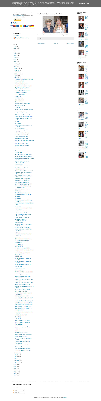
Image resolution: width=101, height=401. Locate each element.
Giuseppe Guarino (19, 244)
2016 (15, 64)
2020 (15, 57)
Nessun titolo (18, 149)
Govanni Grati (18, 316)
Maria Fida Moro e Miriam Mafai (22, 182)
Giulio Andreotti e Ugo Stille (21, 291)
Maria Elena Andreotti (19, 111)
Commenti (16, 392)
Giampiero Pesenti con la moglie (22, 145)
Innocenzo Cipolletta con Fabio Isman (23, 274)
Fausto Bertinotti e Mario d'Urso (21, 136)
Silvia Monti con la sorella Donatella (86, 77)
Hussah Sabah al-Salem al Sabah (22, 289)
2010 (15, 371)
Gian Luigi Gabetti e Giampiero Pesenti (23, 154)
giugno (16, 352)
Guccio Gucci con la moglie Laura (22, 192)
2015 (15, 66)
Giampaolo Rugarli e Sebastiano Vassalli (24, 170)
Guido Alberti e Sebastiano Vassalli (22, 166)
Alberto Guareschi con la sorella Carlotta (23, 302)
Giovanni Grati (18, 318)
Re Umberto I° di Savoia (20, 128)
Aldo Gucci (17, 237)
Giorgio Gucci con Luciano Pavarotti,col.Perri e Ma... (21, 220)
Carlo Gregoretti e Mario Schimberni (22, 348)
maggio (17, 354)
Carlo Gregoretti (18, 346)
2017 (15, 63)
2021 (15, 55)
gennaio (17, 362)
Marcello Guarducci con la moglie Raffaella (24, 300)
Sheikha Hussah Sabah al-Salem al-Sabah (24, 282)
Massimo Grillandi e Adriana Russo (22, 320)
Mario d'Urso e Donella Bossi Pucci (86, 26)
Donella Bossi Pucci (86, 17)
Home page (55, 43)
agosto (16, 75)
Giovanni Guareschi (19, 310)
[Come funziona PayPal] (24, 29)
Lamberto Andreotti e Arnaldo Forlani (23, 90)
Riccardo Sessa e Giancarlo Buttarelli (23, 103)
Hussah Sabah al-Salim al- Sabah (22, 284)
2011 (15, 370)
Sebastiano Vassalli (19, 164)
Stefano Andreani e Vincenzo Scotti (22, 114)
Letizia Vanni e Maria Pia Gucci (21, 212)
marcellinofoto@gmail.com (18, 15)
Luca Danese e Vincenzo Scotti (21, 112)
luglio (16, 77)
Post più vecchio (70, 43)
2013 (15, 366)
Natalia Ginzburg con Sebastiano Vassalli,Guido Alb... (22, 162)
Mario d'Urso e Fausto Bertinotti (21, 143)
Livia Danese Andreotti (20, 94)
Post (15, 390)
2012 (15, 368)
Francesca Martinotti (19, 270)
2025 (15, 48)
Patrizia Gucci (18, 190)
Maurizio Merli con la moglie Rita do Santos (86, 44)
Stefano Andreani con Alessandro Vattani (23, 116)
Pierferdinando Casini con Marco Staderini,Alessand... (22, 88)
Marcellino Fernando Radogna (22, 37)
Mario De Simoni (18, 266)
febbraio (17, 360)
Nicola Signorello (18, 98)
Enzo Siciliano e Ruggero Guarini (22, 253)
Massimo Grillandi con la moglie (22, 326)
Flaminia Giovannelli (19, 81)
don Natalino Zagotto (19, 100)
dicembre (17, 68)
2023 (15, 52)
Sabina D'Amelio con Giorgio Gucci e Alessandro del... (23, 215)
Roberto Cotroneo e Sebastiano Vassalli (23, 156)
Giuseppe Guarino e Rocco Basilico (22, 248)
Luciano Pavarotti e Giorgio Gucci (22, 217)
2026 (15, 46)
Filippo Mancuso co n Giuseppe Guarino (23, 238)
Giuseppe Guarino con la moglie (22, 240)
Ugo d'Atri (17, 121)
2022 (15, 53)
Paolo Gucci (17, 232)
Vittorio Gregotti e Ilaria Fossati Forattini (23, 334)
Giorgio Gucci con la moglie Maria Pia (23, 194)
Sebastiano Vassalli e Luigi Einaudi (22, 178)
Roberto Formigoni (19, 101)
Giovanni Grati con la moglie (21, 315)
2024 (15, 50)
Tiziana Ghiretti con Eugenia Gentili (86, 68)
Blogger (65, 397)
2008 (15, 375)
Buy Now (17, 19)
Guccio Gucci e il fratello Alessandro (22, 227)
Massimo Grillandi (19, 324)
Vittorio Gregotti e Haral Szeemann (22, 341)
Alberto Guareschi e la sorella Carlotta (23, 306)
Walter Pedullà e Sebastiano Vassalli (23, 180)
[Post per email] (41, 38)
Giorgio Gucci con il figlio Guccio (22, 211)
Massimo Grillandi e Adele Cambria (22, 322)
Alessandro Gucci (19, 222)
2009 (15, 373)
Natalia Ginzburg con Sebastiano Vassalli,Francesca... (22, 168)
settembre (17, 73)
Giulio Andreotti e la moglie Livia (22, 133)
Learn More (82, 3)
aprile (16, 356)
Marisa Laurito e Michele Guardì (22, 296)
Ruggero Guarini (18, 254)
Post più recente (41, 43)
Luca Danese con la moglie (21, 92)
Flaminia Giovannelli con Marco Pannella (24, 79)
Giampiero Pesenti (19, 147)
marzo (16, 358)
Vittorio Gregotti (18, 343)
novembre (17, 70)
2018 (15, 61)
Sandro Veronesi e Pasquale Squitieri (23, 184)
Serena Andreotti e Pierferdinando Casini (24, 109)
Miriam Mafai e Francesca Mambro (22, 189)
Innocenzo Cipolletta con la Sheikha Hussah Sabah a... (22, 277)
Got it (87, 3)
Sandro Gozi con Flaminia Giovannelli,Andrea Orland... (21, 83)
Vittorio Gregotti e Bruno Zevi (21, 345)
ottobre (16, 72)
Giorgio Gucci (18, 196)
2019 (15, 59)
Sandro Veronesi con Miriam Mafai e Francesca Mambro (23, 187)
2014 (15, 364)
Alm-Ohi (17, 35)
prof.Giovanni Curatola (20, 268)
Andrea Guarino (18, 242)
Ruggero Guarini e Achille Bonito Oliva (23, 264)
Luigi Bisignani (18, 96)
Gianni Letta (17, 107)
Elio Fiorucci (17, 330)
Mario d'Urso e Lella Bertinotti (21, 134)
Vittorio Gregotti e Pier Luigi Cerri (22, 336)
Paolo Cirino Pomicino (20, 105)
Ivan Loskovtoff (18, 123)
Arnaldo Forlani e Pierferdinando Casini (23, 86)
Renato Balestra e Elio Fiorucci (21, 332)
